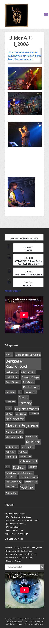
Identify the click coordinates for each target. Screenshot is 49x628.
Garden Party (30, 392)
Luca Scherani (34, 413)
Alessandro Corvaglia (28, 355)
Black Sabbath (12, 372)
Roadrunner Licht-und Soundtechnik (22, 520)
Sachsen (19, 467)
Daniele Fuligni (30, 377)
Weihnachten (11, 493)
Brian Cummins (28, 372)
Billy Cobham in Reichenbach (19, 551)
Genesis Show (10, 402)
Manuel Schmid (15, 419)
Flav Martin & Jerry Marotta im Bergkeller (24, 547)
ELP (20, 392)
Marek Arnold (14, 431)
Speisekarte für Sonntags (17, 533)
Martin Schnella (14, 437)
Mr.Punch (33, 442)
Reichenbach (25, 456)
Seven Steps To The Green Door (19, 473)
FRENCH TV (28, 285)
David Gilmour (13, 382)
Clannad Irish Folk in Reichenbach (21, 554)
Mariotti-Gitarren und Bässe (18, 517)
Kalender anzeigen (13, 290)
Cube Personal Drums (15, 513)
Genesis (23, 397)
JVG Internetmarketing (16, 523)
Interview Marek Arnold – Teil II (19, 557)
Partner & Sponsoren (15, 530)
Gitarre (9, 408)
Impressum (21, 624)
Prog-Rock (11, 456)
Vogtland (27, 487)
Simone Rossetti (11, 477)
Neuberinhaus (12, 447)
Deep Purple (28, 382)
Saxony (33, 466)
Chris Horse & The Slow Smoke (28, 274)
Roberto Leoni (28, 461)
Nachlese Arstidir (13, 561)
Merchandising (12, 527)
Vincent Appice (30, 481)
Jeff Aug (9, 414)
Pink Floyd (23, 452)
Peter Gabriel (28, 447)
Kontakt (40, 624)
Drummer (10, 392)
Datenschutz (31, 624)
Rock (8, 466)
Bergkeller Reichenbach (17, 363)
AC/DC (9, 354)
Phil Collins (10, 452)
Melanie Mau (32, 436)
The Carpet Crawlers (29, 477)
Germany (25, 403)
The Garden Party (13, 481)
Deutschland (31, 387)
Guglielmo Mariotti (27, 409)
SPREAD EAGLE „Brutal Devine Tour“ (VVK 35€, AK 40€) (28, 262)
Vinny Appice (11, 486)
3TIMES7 (28, 250)
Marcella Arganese (22, 425)
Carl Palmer (12, 376)
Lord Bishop (21, 414)
